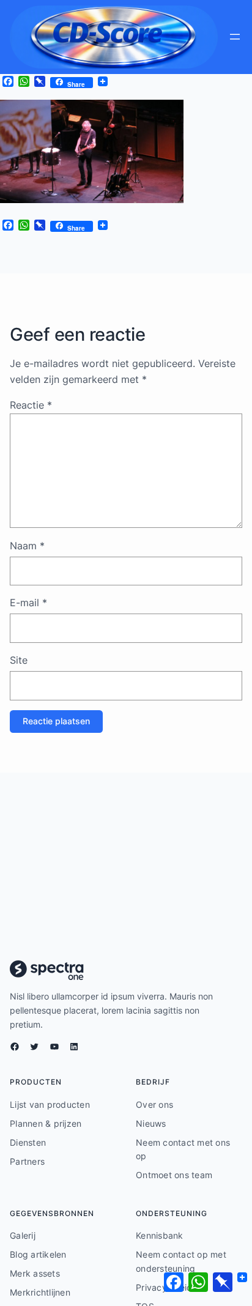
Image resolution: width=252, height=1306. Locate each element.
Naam (27, 546)
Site (19, 660)
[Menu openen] (235, 36)
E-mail (28, 602)
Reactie (31, 405)
